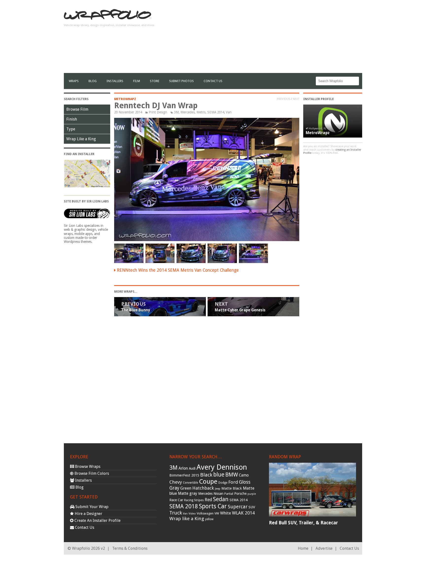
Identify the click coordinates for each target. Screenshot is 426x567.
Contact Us (213, 81)
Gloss (244, 482)
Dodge (222, 482)
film (136, 81)
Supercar (238, 507)
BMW (231, 475)
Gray (174, 488)
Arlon (183, 468)
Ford (233, 482)
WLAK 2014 (243, 512)
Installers (114, 81)
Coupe (208, 481)
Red (208, 499)
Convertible (190, 482)
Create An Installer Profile (97, 520)
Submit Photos (181, 81)
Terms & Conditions (129, 548)
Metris (201, 112)
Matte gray (187, 493)
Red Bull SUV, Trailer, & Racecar (303, 522)
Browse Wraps (87, 466)
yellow (209, 519)
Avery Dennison (221, 467)
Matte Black (231, 488)
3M (176, 112)
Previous (283, 99)
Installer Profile (318, 99)
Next (296, 99)
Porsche (240, 494)
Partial (228, 494)
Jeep (217, 488)
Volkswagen (205, 513)
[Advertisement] (272, 38)
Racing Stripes (194, 500)
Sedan (221, 499)
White (225, 513)
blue (218, 474)
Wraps (74, 81)
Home (303, 548)
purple (252, 494)
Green (185, 488)
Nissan (218, 494)
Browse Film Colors (91, 473)
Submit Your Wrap (91, 506)
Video (192, 513)
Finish (71, 119)
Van (228, 112)
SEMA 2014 (215, 112)
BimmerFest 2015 (184, 475)
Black (206, 475)
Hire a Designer (88, 513)
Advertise (324, 548)
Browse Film (77, 109)
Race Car (176, 500)
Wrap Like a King (81, 139)
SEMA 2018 (183, 506)
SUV (251, 507)
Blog (93, 81)
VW (216, 513)
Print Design (158, 112)
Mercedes (187, 112)
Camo (244, 475)
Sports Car (213, 506)
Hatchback (203, 488)
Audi (192, 468)
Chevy (175, 482)
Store (154, 81)
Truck (175, 513)
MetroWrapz (125, 99)
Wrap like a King (186, 518)
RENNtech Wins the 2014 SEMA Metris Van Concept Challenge (178, 270)
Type (70, 129)
